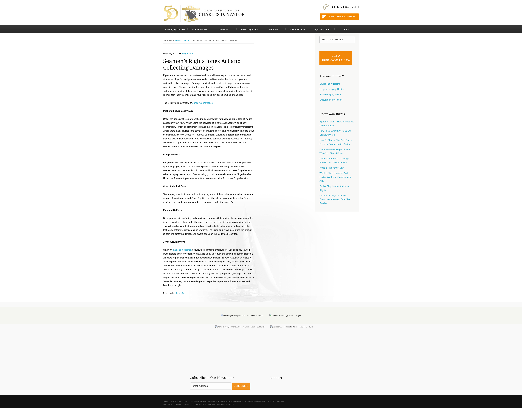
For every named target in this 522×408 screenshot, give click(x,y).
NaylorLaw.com (184, 401)
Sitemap (235, 401)
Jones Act (180, 293)
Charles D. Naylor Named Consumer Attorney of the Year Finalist (335, 199)
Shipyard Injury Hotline (331, 99)
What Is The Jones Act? (331, 168)
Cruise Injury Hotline (329, 84)
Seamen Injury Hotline (330, 94)
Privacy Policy (215, 401)
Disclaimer (226, 401)
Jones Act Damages (202, 103)
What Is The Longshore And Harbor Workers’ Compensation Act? (335, 177)
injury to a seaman (182, 250)
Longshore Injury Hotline (331, 89)
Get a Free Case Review (335, 58)
